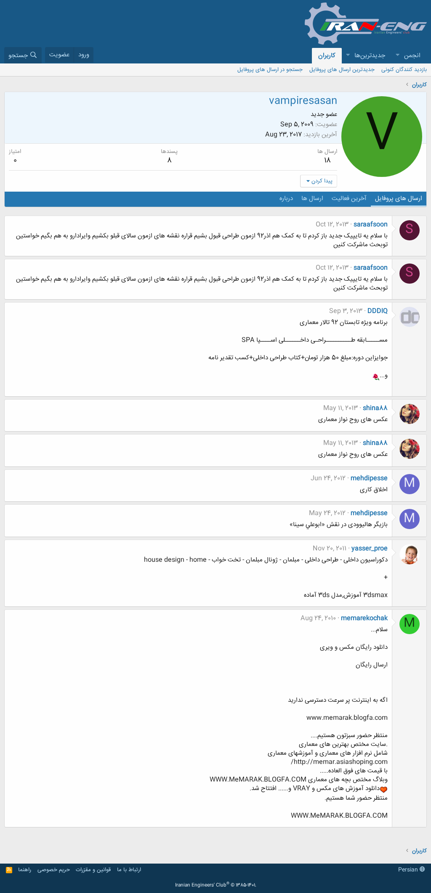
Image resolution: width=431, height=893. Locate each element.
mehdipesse (369, 478)
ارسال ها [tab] (312, 198)
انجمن (412, 55)
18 (327, 160)
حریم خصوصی (53, 870)
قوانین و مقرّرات (93, 870)
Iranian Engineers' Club (215, 885)
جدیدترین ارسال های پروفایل (342, 69)
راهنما (24, 870)
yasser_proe (369, 548)
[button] (397, 55)
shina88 (375, 408)
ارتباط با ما (129, 870)
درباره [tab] (286, 198)
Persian (409, 870)
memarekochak (364, 618)
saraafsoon (371, 224)
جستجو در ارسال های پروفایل (270, 69)
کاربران (326, 55)
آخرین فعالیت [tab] (349, 198)
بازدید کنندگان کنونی (404, 69)
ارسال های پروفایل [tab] (398, 198)
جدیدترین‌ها (369, 55)
